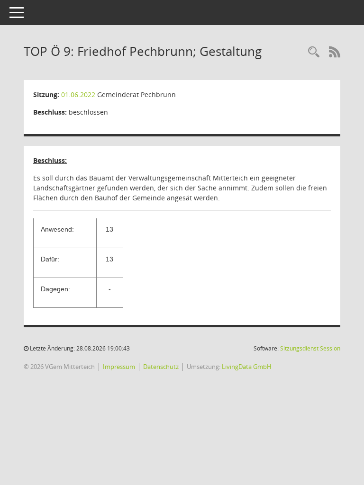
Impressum (119, 366)
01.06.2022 (78, 94)
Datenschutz (161, 366)
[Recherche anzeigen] (313, 52)
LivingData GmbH (247, 366)
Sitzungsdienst (310, 348)
